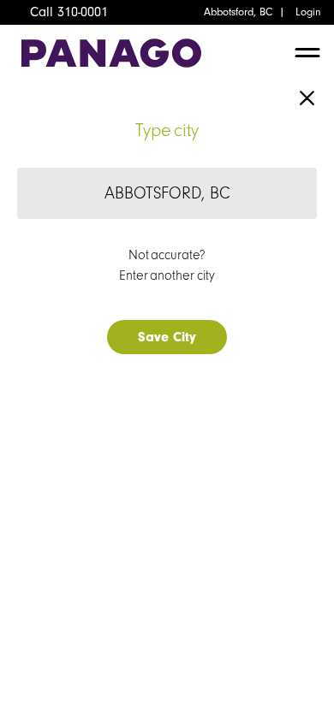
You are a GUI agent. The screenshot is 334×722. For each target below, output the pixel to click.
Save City (167, 337)
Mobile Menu (307, 57)
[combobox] (167, 193)
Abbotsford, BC (238, 12)
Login (308, 12)
